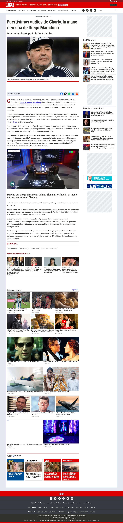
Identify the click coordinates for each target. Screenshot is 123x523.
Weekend (66, 503)
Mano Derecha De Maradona (50, 248)
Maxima (92, 507)
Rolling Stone (69, 507)
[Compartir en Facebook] (61, 94)
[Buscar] (115, 10)
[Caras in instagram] (83, 10)
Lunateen (82, 503)
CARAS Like (63, 5)
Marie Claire (51, 503)
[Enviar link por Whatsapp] (69, 94)
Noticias (18, 5)
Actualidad (32, 5)
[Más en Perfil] (17, 456)
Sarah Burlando (31, 10)
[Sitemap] (72, 498)
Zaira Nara (73, 10)
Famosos (24, 5)
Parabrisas (73, 503)
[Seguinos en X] (91, 10)
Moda (45, 5)
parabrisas (70, 461)
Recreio (86, 507)
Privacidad (62, 512)
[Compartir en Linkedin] (73, 94)
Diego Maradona (12, 248)
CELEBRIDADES (39, 16)
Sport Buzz (78, 507)
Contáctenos (53, 512)
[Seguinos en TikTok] (95, 10)
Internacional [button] (52, 5)
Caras (39, 507)
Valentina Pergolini (11, 10)
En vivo (114, 5)
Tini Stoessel (21, 10)
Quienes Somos (42, 512)
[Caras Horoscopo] (99, 188)
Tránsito (92, 512)
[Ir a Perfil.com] (113, 1)
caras (52, 461)
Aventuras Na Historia (57, 507)
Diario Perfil (35, 503)
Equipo (69, 512)
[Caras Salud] (99, 180)
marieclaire (33, 461)
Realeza (39, 5)
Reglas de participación (80, 512)
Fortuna (58, 503)
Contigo (45, 507)
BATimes (89, 503)
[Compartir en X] (65, 94)
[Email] (77, 94)
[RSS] (68, 498)
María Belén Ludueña (63, 10)
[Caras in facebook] (87, 10)
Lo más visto (89, 39)
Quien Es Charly (35, 248)
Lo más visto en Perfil (93, 108)
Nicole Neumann (42, 10)
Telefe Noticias (23, 248)
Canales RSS (32, 512)
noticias (15, 461)
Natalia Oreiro (52, 10)
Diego (15, 122)
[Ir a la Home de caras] (10, 6)
